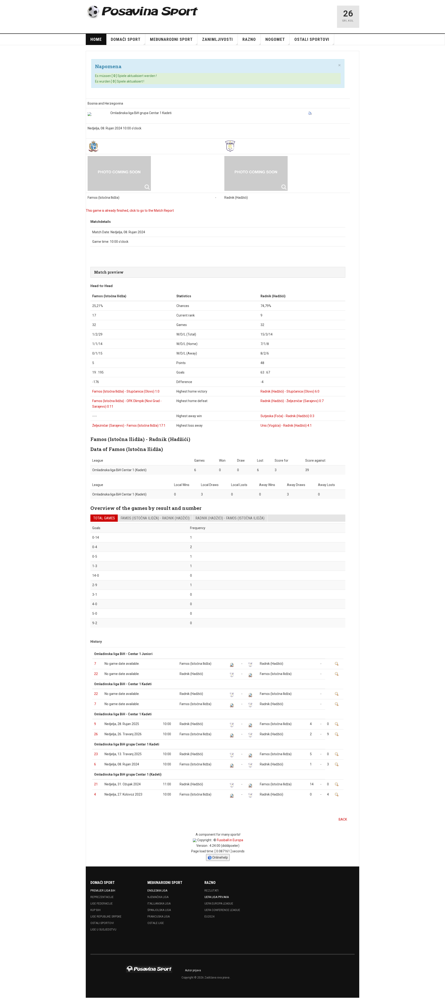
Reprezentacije (102, 897)
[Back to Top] (4, 1002)
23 (96, 754)
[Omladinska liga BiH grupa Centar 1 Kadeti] (89, 114)
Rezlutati (211, 890)
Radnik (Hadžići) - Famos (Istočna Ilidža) (229, 518)
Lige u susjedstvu (103, 929)
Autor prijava (193, 970)
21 (96, 784)
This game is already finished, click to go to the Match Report (130, 210)
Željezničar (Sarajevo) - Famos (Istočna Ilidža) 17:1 (128, 425)
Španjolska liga (159, 910)
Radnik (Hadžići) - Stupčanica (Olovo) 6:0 (290, 391)
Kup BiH (95, 910)
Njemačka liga (157, 897)
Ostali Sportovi (102, 923)
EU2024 (209, 916)
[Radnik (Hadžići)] (230, 146)
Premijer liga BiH (102, 890)
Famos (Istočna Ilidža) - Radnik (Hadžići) (155, 518)
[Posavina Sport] (143, 12)
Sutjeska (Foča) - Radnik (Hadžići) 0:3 (287, 416)
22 (96, 674)
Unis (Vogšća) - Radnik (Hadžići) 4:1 (286, 425)
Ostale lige (155, 923)
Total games (104, 518)
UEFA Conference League (222, 910)
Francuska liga (158, 916)
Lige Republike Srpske (105, 916)
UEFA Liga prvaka (216, 897)
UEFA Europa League (218, 903)
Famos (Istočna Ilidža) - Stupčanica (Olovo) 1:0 (125, 391)
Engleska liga (157, 890)
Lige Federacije (101, 903)
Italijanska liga (159, 903)
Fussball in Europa (230, 840)
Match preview (109, 272)
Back (343, 819)
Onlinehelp (220, 857)
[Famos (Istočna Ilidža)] (93, 146)
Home (96, 39)
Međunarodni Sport (171, 39)
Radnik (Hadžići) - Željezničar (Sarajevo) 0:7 (292, 401)
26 (96, 734)
